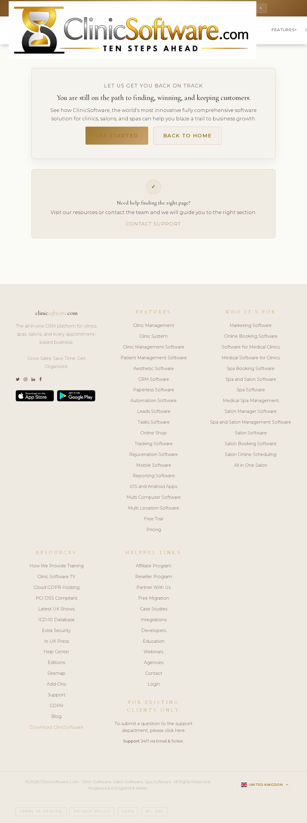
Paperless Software (153, 389)
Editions (56, 662)
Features (284, 29)
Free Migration (153, 598)
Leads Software (153, 411)
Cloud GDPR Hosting (56, 587)
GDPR (56, 705)
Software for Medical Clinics (251, 347)
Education (154, 641)
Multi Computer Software (154, 497)
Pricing (153, 529)
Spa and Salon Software (250, 379)
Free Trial (153, 519)
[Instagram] (25, 379)
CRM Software (153, 379)
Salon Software (251, 433)
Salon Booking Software (250, 443)
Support (56, 695)
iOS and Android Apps (153, 486)
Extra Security (56, 630)
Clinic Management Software (153, 347)
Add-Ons (56, 684)
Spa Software (251, 389)
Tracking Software (154, 443)
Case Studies (153, 609)
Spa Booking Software (251, 368)
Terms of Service (41, 811)
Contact (153, 673)
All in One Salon (250, 465)
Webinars (153, 651)
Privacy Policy (92, 811)
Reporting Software (154, 475)
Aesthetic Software (153, 368)
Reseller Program (153, 576)
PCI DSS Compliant (56, 598)
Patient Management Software (154, 357)
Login (154, 684)
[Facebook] (40, 379)
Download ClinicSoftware (56, 727)
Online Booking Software (251, 336)
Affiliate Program (153, 566)
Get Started (117, 136)
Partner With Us (153, 587)
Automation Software (153, 400)
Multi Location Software (153, 508)
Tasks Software (154, 422)
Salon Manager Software (251, 411)
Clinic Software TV (56, 576)
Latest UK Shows (56, 609)
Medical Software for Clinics (251, 357)
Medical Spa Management (251, 400)
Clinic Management (153, 325)
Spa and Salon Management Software (250, 422)
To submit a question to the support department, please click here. (153, 727)
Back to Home (187, 136)
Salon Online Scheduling (250, 454)
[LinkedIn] (33, 379)
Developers (153, 630)
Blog (56, 716)
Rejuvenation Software (153, 454)
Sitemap (56, 673)
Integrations (153, 619)
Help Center (56, 651)
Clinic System (153, 336)
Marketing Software (251, 325)
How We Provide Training (56, 566)
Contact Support (153, 224)
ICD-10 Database (56, 619)
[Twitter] (17, 379)
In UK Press (56, 641)
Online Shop (153, 433)
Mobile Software (153, 465)
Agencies (153, 662)
